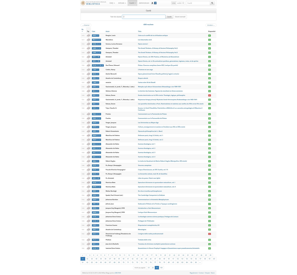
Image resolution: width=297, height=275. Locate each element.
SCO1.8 (95, 221)
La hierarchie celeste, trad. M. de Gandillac (152, 174)
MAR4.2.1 (96, 135)
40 (123, 259)
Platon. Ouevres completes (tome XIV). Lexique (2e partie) (158, 65)
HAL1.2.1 (96, 144)
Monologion (142, 229)
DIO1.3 (95, 170)
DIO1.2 (95, 165)
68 (114, 262)
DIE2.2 (95, 234)
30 (210, 255)
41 (128, 259)
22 (174, 255)
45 (146, 259)
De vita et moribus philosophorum (150, 191)
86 (196, 262)
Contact (201, 273)
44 (141, 259)
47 (155, 259)
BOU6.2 (95, 212)
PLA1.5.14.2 (98, 65)
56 (196, 259)
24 (183, 255)
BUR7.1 (95, 191)
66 (105, 262)
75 (146, 262)
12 (129, 255)
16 (147, 255)
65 (101, 262)
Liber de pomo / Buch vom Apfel (149, 178)
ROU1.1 (95, 35)
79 (164, 262)
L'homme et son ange (145, 70)
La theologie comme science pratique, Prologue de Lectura (158, 217)
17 (151, 255)
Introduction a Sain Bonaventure (149, 208)
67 (110, 262)
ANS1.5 (95, 229)
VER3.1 (95, 123)
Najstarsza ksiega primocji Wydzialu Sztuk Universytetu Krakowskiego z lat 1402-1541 (167, 100)
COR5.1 (95, 70)
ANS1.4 (95, 78)
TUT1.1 (95, 108)
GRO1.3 (95, 131)
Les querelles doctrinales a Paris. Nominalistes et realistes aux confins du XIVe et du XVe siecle (170, 104)
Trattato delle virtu (144, 240)
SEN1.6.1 (96, 44)
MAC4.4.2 (96, 40)
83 (182, 262)
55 (191, 259)
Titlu (139, 31)
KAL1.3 (95, 104)
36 (105, 259)
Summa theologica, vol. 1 (146, 144)
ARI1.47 (96, 178)
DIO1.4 (95, 174)
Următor (211, 25)
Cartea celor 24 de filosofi (146, 82)
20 (165, 255)
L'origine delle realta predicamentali (150, 234)
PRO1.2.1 (96, 114)
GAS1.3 (95, 99)
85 (191, 262)
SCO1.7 (95, 217)
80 (169, 262)
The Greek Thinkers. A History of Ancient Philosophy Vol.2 (158, 48)
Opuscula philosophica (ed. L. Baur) (150, 131)
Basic (213, 273)
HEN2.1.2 (96, 187)
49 (164, 259)
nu (209, 95)
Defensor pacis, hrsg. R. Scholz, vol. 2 (150, 140)
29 (206, 255)
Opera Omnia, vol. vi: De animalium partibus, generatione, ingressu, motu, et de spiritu (168, 61)
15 (142, 255)
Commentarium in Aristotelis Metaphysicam (153, 199)
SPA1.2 (95, 195)
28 (201, 255)
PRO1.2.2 (96, 118)
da (209, 35)
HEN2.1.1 (96, 182)
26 (192, 255)
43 (137, 259)
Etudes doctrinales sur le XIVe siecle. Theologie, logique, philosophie (161, 95)
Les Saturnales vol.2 (145, 40)
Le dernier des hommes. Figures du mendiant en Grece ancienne (160, 91)
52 (178, 259)
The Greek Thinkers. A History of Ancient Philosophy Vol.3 (158, 52)
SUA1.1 (95, 225)
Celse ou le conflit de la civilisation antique (153, 35)
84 (187, 262)
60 (214, 259)
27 (197, 255)
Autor (108, 31)
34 (96, 259)
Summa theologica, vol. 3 (146, 152)
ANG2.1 (95, 161)
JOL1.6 (95, 204)
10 (120, 255)
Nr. (83, 29)
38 (114, 259)
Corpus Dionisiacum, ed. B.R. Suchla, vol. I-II (153, 170)
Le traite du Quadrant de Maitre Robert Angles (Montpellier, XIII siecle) (162, 161)
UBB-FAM (118, 273)
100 (161, 268)
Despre (207, 273)
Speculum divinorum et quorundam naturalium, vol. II (157, 187)
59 (209, 259)
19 (160, 255)
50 (169, 259)
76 (151, 262)
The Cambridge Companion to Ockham (151, 195)
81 (173, 262)
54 (187, 259)
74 (141, 262)
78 (160, 262)
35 (101, 259)
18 (156, 255)
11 (124, 255)
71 (128, 262)
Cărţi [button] (112, 3)
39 (119, 259)
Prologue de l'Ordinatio (146, 221)
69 (119, 262)
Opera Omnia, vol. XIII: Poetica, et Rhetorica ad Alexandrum (158, 57)
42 (132, 259)
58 (205, 259)
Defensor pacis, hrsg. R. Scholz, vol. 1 (150, 135)
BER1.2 (95, 74)
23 (179, 255)
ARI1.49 (96, 57)
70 (123, 262)
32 (87, 259)
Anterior (85, 25)
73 (137, 262)
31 (83, 259)
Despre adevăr (143, 78)
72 (132, 262)
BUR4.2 (95, 199)
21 (170, 255)
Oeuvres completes (144, 165)
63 (92, 262)
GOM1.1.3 (96, 52)
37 (110, 259)
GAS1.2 (95, 87)
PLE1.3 (95, 240)
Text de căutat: (116, 17)
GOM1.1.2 (96, 48)
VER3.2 (95, 127)
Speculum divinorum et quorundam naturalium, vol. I (156, 182)
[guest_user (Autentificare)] (152, 3)
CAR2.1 (95, 82)
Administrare (144, 3)
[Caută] (212, 3)
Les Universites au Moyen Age (148, 123)
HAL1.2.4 (96, 157)
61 (83, 262)
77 (155, 262)
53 (182, 259)
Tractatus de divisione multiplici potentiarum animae (156, 244)
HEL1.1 (95, 91)
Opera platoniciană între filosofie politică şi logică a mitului (158, 74)
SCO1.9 (95, 248)
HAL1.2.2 (96, 148)
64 (96, 262)
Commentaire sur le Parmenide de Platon (152, 114)
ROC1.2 (95, 244)
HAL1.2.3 (96, 152)
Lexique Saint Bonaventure (147, 212)
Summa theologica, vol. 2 (146, 148)
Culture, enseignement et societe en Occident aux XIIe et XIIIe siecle (161, 127)
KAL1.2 (95, 95)
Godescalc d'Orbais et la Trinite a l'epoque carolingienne (157, 204)
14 (138, 255)
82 (178, 262)
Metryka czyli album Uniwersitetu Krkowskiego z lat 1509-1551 (159, 87)
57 (200, 259)
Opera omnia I (143, 44)
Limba (173, 3)
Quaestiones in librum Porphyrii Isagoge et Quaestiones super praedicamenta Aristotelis (168, 248)
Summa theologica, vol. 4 (146, 157)
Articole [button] (121, 3)
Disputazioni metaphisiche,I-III (148, 225)
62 (87, 262)
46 (151, 259)
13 (133, 255)
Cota (93, 31)
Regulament (194, 273)
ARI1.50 (96, 61)
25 (188, 255)
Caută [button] (131, 3)
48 (160, 259)
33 (92, 259)
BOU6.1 (95, 208)
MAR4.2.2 (96, 140)
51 (173, 259)
